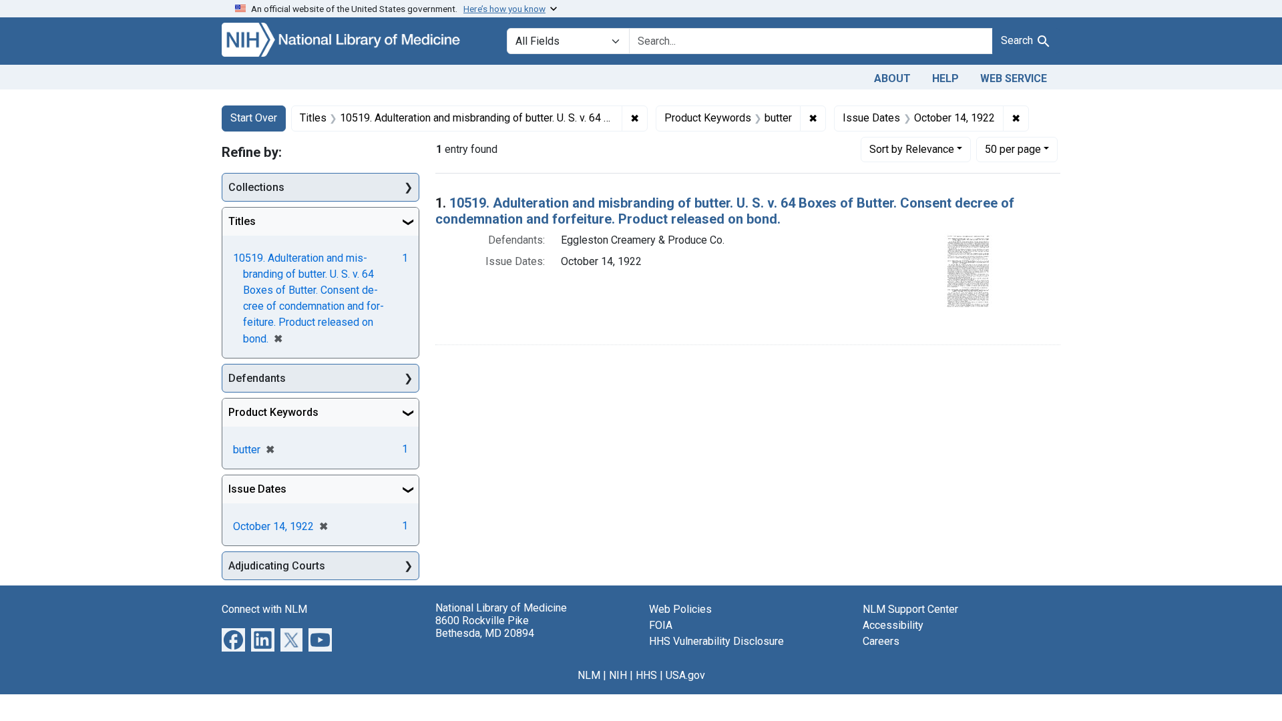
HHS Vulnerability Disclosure (716, 641)
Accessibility (893, 625)
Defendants (257, 378)
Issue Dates (257, 489)
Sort (911, 149)
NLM (589, 675)
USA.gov (685, 675)
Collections (256, 187)
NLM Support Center (910, 609)
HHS (646, 675)
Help (945, 78)
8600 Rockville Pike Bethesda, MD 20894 (484, 627)
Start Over (253, 117)
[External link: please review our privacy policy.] (233, 639)
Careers (881, 641)
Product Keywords (273, 412)
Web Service (1013, 78)
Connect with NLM (264, 609)
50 (1013, 149)
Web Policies (680, 609)
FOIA (660, 625)
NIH (618, 675)
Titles (242, 221)
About (892, 78)
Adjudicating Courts (276, 565)
